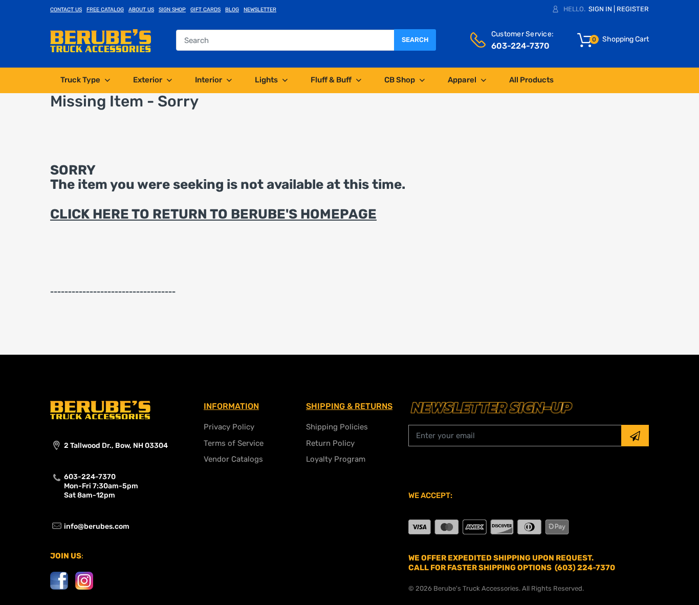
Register (633, 9)
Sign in (600, 9)
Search (415, 40)
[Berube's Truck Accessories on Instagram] (84, 580)
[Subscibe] (635, 435)
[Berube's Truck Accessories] (100, 40)
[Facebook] (59, 580)
